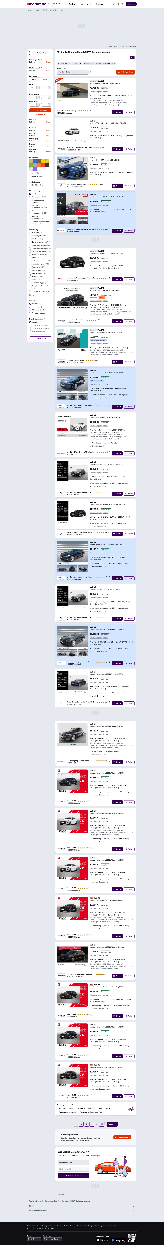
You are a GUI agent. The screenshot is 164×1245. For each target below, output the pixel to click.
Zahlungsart (33, 76)
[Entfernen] (70, 63)
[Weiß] (39, 169)
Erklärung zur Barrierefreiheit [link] (105, 1226)
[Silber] (31, 169)
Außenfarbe (33, 158)
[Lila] (35, 169)
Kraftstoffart (33, 128)
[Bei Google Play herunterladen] (118, 1240)
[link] (118, 4)
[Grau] (35, 165)
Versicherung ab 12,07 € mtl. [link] (100, 131)
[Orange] (39, 165)
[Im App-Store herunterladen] (103, 1240)
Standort (32, 120)
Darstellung (47, 1236)
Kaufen (34, 80)
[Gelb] (43, 161)
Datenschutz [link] (68, 1226)
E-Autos (32, 144)
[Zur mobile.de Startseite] (45, 4)
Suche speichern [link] (40, 114)
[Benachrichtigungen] (114, 4)
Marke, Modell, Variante (38, 68)
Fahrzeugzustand (35, 60)
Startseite (30, 10)
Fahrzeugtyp (33, 139)
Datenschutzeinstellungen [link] (84, 1226)
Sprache (30, 1236)
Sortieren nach (62, 68)
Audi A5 (44, 10)
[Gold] (47, 161)
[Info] (44, 319)
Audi (37, 10)
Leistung (32, 133)
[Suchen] (132, 57)
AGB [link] (38, 1226)
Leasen (45, 80)
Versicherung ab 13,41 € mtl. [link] (100, 168)
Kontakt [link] (59, 1226)
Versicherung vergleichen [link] (99, 92)
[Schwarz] (47, 165)
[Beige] (31, 161)
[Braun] (39, 161)
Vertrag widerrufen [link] (48, 1226)
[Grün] (31, 165)
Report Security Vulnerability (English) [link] (40, 1228)
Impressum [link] (31, 1226)
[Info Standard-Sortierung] (90, 72)
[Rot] (43, 165)
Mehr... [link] (31, 295)
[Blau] (35, 161)
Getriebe (32, 149)
